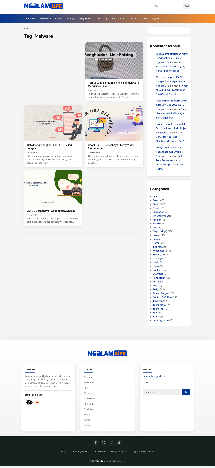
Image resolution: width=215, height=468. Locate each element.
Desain (156, 208)
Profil (156, 285)
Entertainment (161, 215)
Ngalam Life (103, 461)
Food (156, 223)
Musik (58, 18)
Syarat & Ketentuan (144, 451)
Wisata (132, 18)
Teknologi (102, 18)
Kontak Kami (98, 451)
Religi (156, 289)
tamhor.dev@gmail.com (154, 376)
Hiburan (157, 239)
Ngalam (156, 18)
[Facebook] (95, 442)
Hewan (156, 235)
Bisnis (156, 204)
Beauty (157, 200)
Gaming (157, 227)
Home (27, 28)
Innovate (158, 246)
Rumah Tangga (161, 293)
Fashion (157, 219)
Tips (155, 312)
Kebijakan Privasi (119, 451)
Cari (187, 6)
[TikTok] (119, 442)
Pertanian (158, 281)
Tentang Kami (80, 451)
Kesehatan (45, 18)
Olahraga (70, 18)
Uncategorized (161, 320)
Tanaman (158, 300)
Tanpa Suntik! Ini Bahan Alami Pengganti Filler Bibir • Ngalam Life (172, 58)
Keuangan (158, 254)
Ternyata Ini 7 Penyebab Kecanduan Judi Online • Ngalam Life (169, 152)
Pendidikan (118, 18)
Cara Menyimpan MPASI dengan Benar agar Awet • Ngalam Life (170, 81)
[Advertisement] (53, 63)
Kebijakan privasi (117, 461)
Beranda (30, 18)
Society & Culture (163, 297)
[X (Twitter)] (103, 442)
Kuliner (143, 18)
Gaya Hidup (86, 18)
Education (158, 211)
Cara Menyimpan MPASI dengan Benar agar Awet (171, 113)
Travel (156, 316)
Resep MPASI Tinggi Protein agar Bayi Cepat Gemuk (172, 90)
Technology (159, 304)
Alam (155, 196)
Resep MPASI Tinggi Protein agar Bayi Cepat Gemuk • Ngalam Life (171, 105)
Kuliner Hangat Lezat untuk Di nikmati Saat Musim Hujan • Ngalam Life (171, 128)
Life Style (158, 258)
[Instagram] (111, 442)
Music (156, 262)
